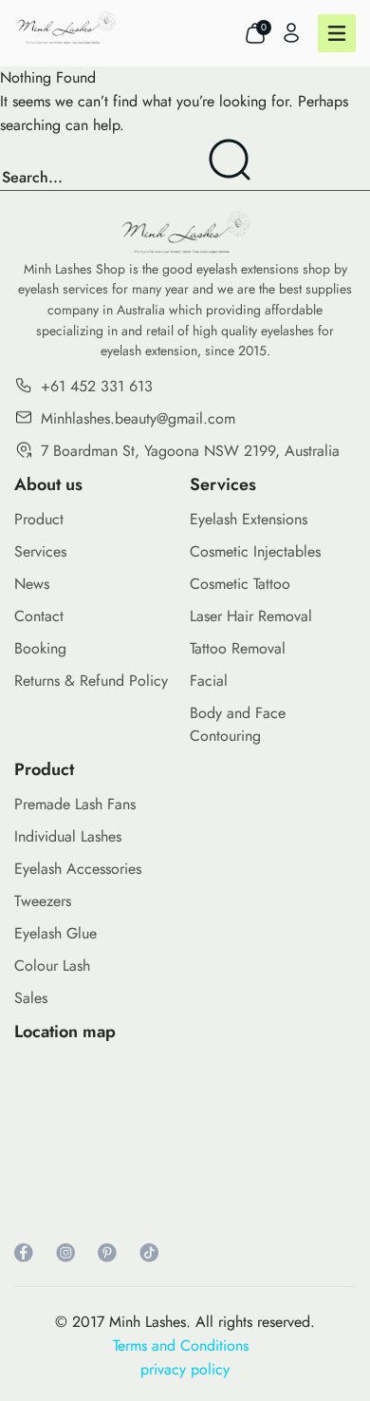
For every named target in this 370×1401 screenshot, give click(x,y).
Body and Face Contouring (238, 724)
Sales (30, 998)
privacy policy (185, 1369)
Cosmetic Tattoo (240, 584)
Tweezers (42, 901)
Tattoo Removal (238, 648)
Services (40, 551)
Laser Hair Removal (251, 616)
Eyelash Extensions (248, 519)
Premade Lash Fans (75, 804)
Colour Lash (52, 965)
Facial (209, 680)
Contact (39, 616)
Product (39, 519)
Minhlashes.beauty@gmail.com (138, 418)
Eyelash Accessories (77, 869)
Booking (40, 648)
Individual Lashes (67, 836)
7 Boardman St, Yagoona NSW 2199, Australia (190, 451)
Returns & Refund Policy (91, 680)
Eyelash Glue (55, 933)
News (31, 584)
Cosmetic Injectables (255, 551)
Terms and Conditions (185, 1345)
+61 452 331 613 (97, 386)
